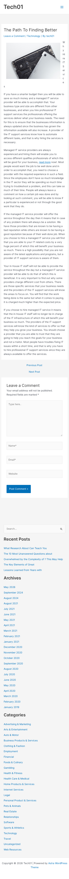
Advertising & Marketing (17, 724)
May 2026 (9, 587)
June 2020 (10, 679)
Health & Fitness (13, 773)
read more (45, 162)
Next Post (34, 372)
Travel (7, 838)
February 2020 (12, 701)
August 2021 (11, 603)
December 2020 (13, 647)
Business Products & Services (21, 740)
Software (9, 822)
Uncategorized (12, 844)
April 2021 (9, 625)
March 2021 (10, 630)
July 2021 (9, 608)
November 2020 (13, 652)
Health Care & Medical (16, 778)
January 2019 (11, 707)
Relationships (11, 817)
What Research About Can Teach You (25, 548)
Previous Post (34, 365)
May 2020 (9, 685)
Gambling (9, 767)
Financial (9, 756)
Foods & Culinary (13, 762)
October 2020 (12, 658)
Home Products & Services (19, 784)
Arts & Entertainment (15, 729)
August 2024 (11, 598)
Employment (11, 751)
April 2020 (9, 690)
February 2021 (12, 636)
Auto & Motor (11, 735)
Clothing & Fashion (14, 746)
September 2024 (13, 592)
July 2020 (9, 674)
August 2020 (11, 668)
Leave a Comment (14, 36)
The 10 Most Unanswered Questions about (28, 553)
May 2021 (9, 619)
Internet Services (13, 789)
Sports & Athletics (14, 827)
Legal (7, 795)
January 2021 (11, 641)
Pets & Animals (12, 806)
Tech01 (13, 6)
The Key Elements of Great (19, 564)
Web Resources (12, 849)
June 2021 (9, 614)
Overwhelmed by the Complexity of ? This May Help (33, 559)
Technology (33, 36)
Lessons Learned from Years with (23, 570)
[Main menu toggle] (62, 7)
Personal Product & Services (20, 800)
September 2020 (13, 663)
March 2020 (11, 696)
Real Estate (10, 811)
